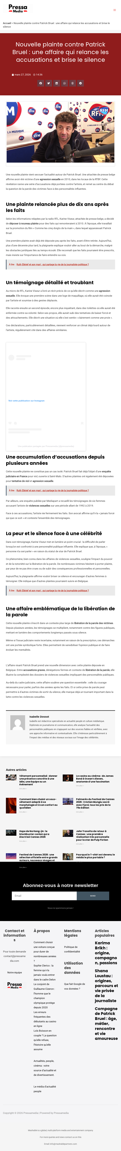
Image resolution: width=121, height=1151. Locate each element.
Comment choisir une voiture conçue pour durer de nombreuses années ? (45, 951)
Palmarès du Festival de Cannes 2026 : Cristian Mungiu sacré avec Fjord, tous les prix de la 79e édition (95, 803)
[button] (40, 83)
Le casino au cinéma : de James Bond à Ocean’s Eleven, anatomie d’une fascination (94, 778)
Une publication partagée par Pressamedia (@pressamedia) (46, 446)
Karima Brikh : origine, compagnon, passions (106, 953)
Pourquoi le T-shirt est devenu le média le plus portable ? (95, 856)
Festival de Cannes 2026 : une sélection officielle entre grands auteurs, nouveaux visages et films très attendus (38, 859)
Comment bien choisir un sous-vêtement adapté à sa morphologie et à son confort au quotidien (38, 803)
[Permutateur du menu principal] (114, 10)
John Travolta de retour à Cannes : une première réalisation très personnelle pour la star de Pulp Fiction (92, 835)
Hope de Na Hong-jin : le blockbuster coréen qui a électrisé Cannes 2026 (34, 834)
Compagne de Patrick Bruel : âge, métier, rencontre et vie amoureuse (106, 1023)
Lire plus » (23, 788)
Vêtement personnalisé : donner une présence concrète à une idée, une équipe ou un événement (38, 780)
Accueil (7, 23)
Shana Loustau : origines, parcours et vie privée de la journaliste (106, 985)
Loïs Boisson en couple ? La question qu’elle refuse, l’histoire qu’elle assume (45, 1040)
